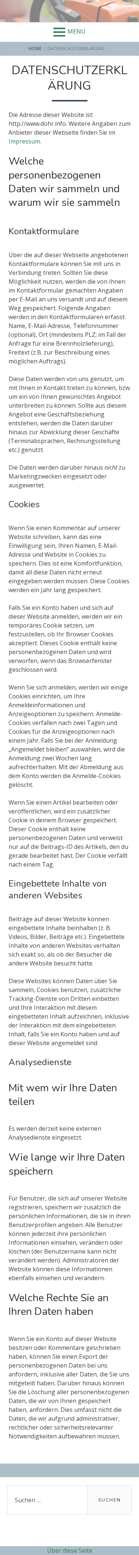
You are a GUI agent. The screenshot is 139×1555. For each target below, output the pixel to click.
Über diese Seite (69, 1551)
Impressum (24, 141)
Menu (76, 31)
